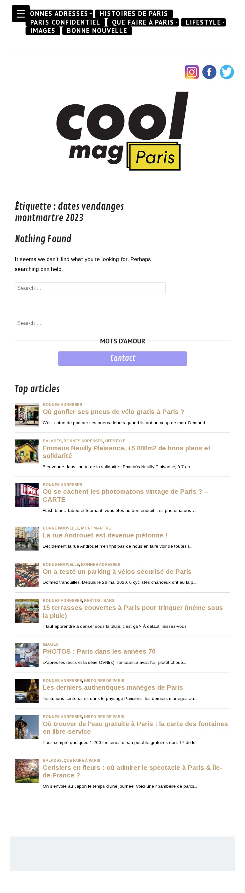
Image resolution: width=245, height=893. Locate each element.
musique (25, 370)
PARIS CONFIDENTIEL (65, 22)
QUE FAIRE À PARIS (143, 22)
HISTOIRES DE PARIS (134, 14)
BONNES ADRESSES (57, 14)
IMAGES (43, 30)
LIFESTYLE (203, 22)
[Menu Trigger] (21, 13)
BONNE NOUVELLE (97, 30)
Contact (122, 358)
